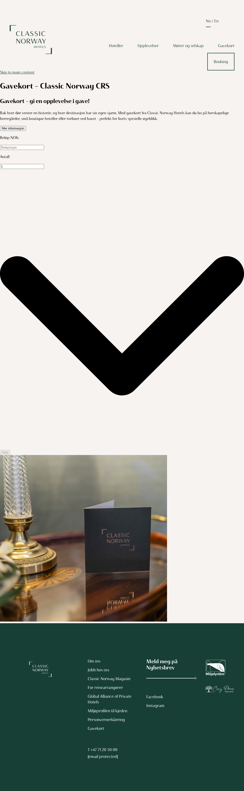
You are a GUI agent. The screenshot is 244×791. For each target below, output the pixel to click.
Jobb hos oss (98, 669)
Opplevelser (148, 45)
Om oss (94, 661)
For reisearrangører (105, 687)
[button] (13, 128)
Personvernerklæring (106, 719)
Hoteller (116, 45)
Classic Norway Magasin (109, 678)
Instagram (155, 705)
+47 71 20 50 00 (104, 749)
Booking (221, 61)
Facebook (154, 696)
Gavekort (226, 45)
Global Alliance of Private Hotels (110, 699)
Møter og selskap (188, 45)
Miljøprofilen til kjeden (107, 710)
